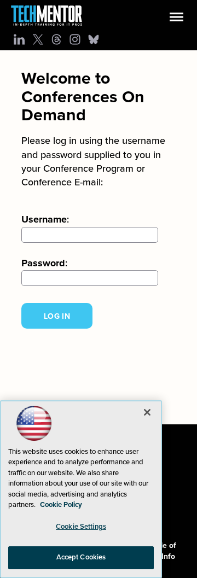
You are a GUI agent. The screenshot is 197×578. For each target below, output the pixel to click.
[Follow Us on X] (37, 39)
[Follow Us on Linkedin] (19, 39)
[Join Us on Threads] (56, 39)
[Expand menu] (176, 19)
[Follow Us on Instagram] (74, 39)
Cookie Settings (81, 526)
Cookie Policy (61, 504)
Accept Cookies (81, 557)
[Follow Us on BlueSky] (93, 39)
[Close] (147, 412)
